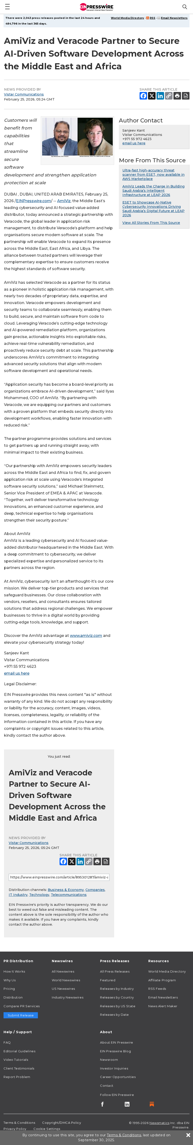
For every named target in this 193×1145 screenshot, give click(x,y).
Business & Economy (66, 890)
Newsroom (109, 1059)
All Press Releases (114, 971)
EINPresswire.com (33, 201)
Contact (106, 1085)
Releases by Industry (117, 988)
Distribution (13, 997)
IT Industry (18, 895)
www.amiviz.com (86, 635)
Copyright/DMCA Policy (61, 1122)
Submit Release (21, 1015)
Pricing (9, 988)
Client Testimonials (19, 1068)
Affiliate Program (162, 980)
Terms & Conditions (19, 1122)
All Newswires (63, 971)
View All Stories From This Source (151, 223)
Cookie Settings (46, 1129)
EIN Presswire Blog (115, 1051)
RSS (152, 18)
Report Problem (17, 1077)
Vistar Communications (24, 94)
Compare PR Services (22, 1006)
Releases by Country (117, 997)
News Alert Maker (162, 1006)
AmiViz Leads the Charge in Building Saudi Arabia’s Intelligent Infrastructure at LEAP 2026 (153, 190)
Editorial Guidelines (19, 1051)
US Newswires (63, 988)
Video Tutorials (16, 1059)
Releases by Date (114, 1014)
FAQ (7, 1042)
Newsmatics (159, 1123)
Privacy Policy (15, 1129)
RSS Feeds (157, 988)
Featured (107, 980)
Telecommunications (69, 895)
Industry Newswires (67, 997)
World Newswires (66, 980)
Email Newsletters (174, 18)
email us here (16, 673)
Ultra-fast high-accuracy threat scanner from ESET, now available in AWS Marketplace (153, 174)
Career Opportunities (118, 1077)
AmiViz (64, 201)
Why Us (10, 980)
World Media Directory (127, 18)
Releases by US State (117, 1006)
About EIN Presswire (116, 1042)
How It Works (14, 971)
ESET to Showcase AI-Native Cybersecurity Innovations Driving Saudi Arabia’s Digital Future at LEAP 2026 (153, 208)
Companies (95, 890)
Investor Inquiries (114, 1068)
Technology (39, 895)
